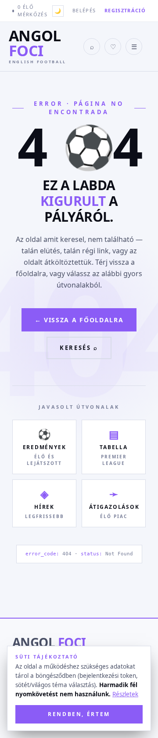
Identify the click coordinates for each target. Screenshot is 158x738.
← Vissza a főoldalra (79, 320)
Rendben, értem (79, 714)
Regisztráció (125, 10)
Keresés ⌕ (79, 348)
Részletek (125, 694)
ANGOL (49, 642)
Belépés (84, 10)
